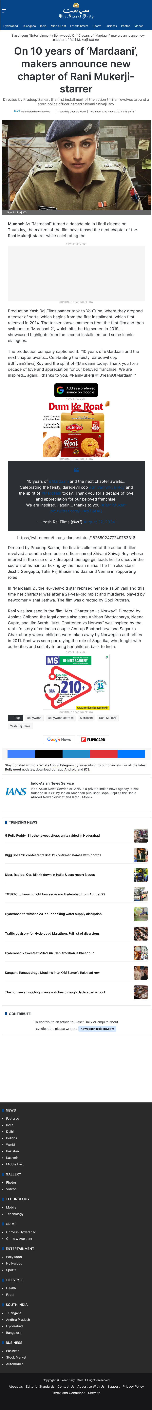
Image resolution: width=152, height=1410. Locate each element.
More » (87, 797)
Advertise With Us (90, 1386)
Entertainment (79, 26)
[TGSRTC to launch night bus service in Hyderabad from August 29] (141, 894)
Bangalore (13, 1333)
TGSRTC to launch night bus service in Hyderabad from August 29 (55, 894)
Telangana (29, 26)
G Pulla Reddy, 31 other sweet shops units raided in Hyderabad (52, 835)
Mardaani (86, 718)
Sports (97, 26)
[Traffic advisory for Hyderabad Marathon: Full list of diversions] (141, 934)
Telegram (67, 765)
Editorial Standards (40, 1386)
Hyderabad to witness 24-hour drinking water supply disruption (53, 914)
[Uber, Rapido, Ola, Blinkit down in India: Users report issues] (141, 875)
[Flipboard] (93, 739)
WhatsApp (47, 765)
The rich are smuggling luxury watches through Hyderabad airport (55, 992)
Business (111, 26)
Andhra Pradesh (18, 1320)
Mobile (11, 1207)
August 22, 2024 (99, 522)
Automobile (14, 1364)
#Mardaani (59, 481)
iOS (86, 769)
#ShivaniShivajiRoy (107, 487)
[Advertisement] (76, 273)
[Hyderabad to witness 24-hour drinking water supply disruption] (141, 914)
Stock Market (16, 1357)
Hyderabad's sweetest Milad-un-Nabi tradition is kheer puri (49, 953)
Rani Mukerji (108, 718)
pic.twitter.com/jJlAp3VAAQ (76, 511)
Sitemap (94, 1393)
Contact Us (65, 1386)
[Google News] (59, 739)
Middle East (58, 26)
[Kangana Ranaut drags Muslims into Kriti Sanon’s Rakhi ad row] (141, 973)
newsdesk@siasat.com (97, 1029)
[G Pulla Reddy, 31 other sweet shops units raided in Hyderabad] (141, 836)
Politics (11, 1138)
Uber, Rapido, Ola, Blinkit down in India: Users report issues (50, 875)
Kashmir (12, 1158)
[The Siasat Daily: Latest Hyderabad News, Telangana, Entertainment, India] (76, 11)
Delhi (10, 1132)
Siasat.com (19, 35)
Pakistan (12, 1151)
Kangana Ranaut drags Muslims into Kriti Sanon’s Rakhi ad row (52, 973)
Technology (15, 1214)
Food (10, 1295)
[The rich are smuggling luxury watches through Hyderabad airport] (141, 992)
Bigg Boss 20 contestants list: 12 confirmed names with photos (53, 855)
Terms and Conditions (68, 1393)
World (10, 1145)
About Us (16, 1386)
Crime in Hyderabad (21, 1232)
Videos (138, 26)
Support (113, 1386)
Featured (12, 1118)
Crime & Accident (19, 1239)
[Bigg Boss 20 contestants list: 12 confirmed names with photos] (141, 855)
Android (70, 769)
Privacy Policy (133, 1386)
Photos (125, 26)
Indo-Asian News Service (35, 111)
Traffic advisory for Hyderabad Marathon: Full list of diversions (52, 933)
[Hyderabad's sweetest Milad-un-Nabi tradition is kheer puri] (141, 953)
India (43, 26)
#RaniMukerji (114, 505)
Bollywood (62, 35)
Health (11, 1288)
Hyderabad (10, 26)
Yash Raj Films (20, 726)
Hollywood (14, 1263)
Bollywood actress (61, 718)
